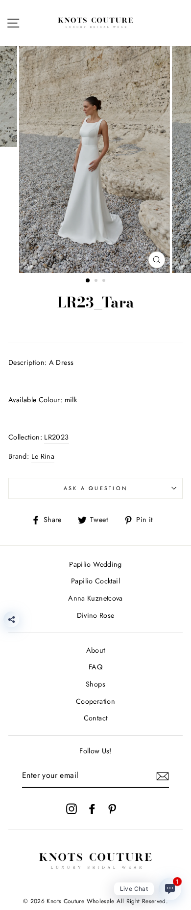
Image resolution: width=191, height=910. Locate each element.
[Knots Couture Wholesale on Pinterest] (112, 808)
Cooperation (95, 701)
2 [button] (97, 281)
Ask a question (96, 488)
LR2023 (56, 437)
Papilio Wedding (95, 564)
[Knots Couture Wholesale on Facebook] (92, 808)
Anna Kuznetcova (95, 598)
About (95, 650)
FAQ (95, 667)
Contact (96, 718)
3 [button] (104, 281)
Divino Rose (96, 615)
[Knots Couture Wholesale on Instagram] (71, 808)
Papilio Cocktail (95, 581)
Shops (95, 684)
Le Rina (43, 456)
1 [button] (88, 280)
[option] (95, 159)
